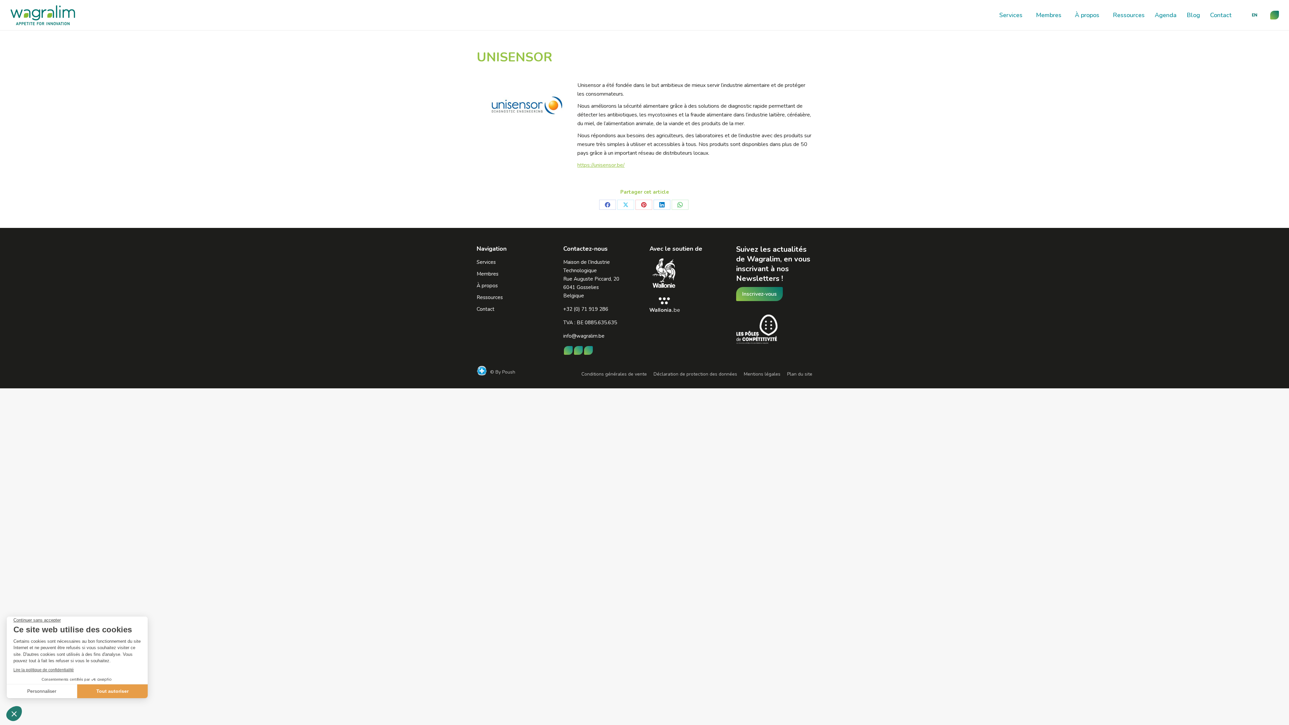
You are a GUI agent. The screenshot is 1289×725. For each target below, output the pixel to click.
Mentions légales (762, 374)
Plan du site (799, 374)
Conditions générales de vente (614, 374)
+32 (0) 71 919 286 (585, 309)
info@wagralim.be (584, 336)
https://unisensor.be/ (601, 165)
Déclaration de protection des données (695, 374)
